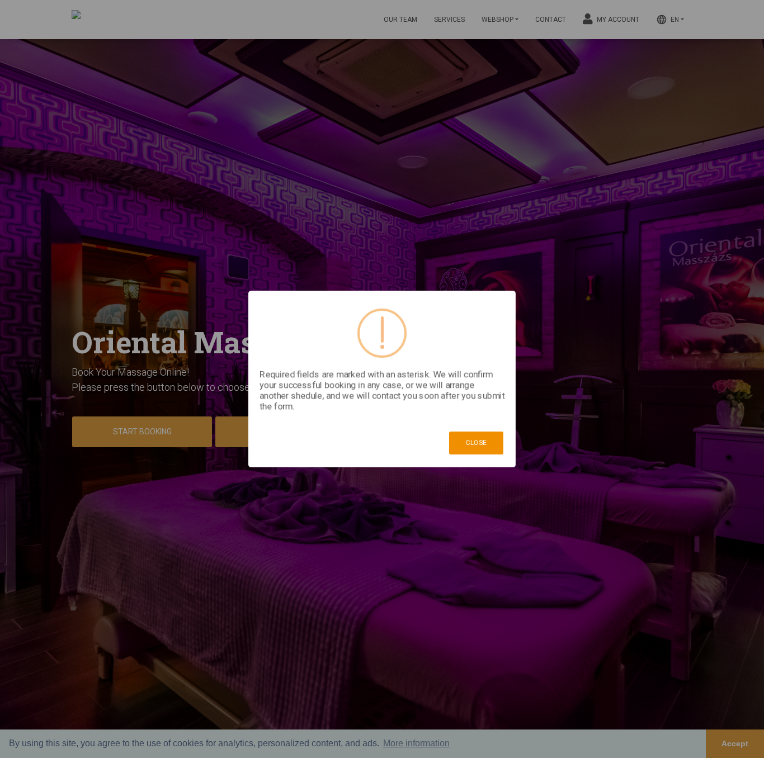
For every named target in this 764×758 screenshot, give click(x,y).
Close (476, 443)
